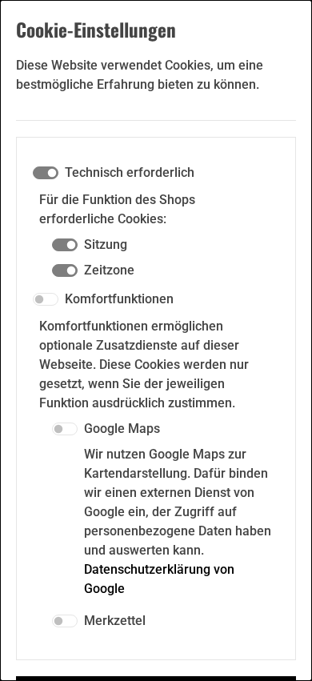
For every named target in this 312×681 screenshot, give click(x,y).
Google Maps (122, 428)
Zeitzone (109, 270)
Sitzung (105, 244)
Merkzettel (115, 620)
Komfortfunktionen (119, 298)
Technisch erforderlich (129, 172)
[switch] (45, 299)
